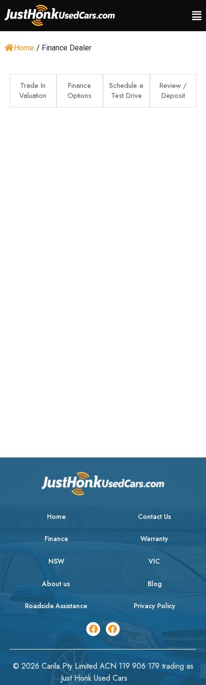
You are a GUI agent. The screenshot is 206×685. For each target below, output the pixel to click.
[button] (196, 16)
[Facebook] (93, 629)
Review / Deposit (173, 90)
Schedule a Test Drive (126, 90)
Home (24, 47)
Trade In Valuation (32, 90)
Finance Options (80, 90)
